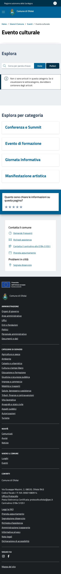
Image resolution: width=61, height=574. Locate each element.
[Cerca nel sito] (53, 12)
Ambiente (6, 358)
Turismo (5, 418)
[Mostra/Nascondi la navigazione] (3, 12)
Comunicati (7, 433)
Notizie (5, 442)
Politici (5, 329)
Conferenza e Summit (23, 127)
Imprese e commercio (12, 381)
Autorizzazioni (8, 413)
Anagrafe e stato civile (12, 404)
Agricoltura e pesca (11, 354)
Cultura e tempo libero (12, 368)
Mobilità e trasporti (11, 386)
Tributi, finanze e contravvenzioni (18, 395)
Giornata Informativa (22, 159)
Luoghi (5, 458)
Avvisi (5, 438)
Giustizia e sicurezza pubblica (16, 377)
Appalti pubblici (9, 409)
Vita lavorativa (9, 399)
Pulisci (53, 66)
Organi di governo (10, 311)
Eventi (5, 463)
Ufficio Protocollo (10, 496)
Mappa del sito (9, 566)
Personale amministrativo (14, 334)
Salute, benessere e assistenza (16, 390)
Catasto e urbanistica (12, 363)
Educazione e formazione (14, 372)
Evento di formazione (23, 143)
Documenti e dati (10, 338)
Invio (39, 66)
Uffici (4, 320)
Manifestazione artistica (25, 176)
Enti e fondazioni (10, 325)
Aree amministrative (12, 316)
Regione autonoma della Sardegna (18, 3)
